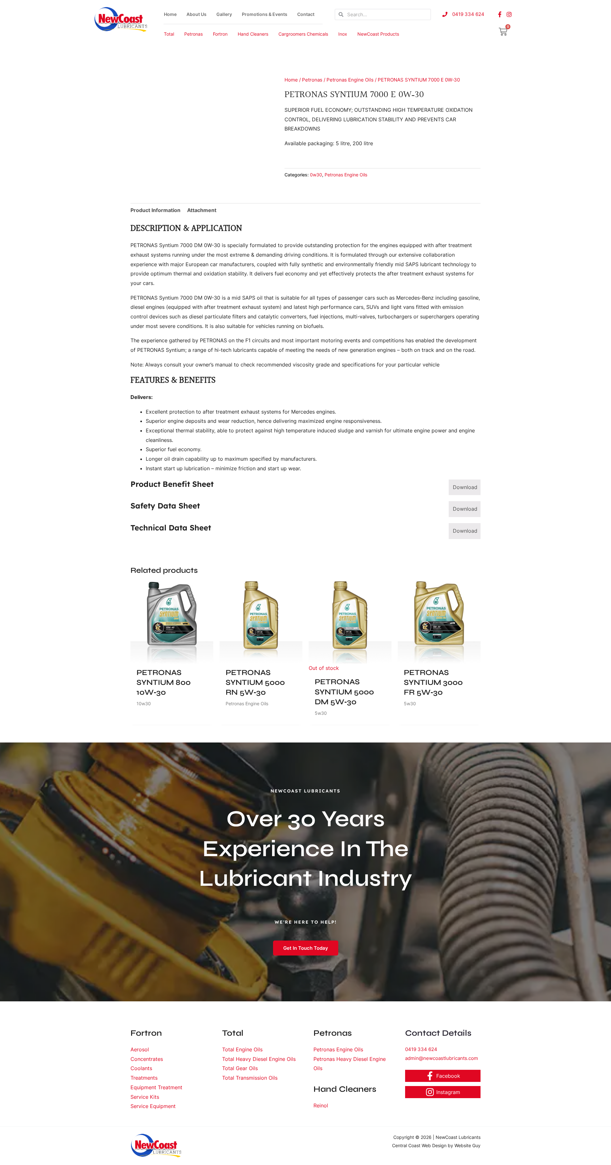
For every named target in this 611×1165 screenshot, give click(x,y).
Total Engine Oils (242, 1049)
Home (170, 14)
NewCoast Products (378, 34)
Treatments (144, 1078)
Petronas (193, 34)
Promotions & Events (264, 14)
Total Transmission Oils (249, 1078)
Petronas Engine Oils (350, 80)
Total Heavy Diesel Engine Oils (259, 1059)
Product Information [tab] (155, 210)
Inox (342, 34)
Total (169, 34)
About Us (196, 14)
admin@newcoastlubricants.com (441, 1058)
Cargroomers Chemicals (303, 34)
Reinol (320, 1105)
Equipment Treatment (156, 1087)
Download (465, 487)
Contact (305, 14)
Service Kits (144, 1097)
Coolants (141, 1068)
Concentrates (146, 1059)
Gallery (224, 14)
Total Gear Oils (240, 1068)
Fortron (220, 34)
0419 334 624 (421, 1049)
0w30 (316, 174)
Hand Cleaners (253, 34)
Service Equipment (153, 1106)
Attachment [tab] (201, 210)
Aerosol (139, 1049)
